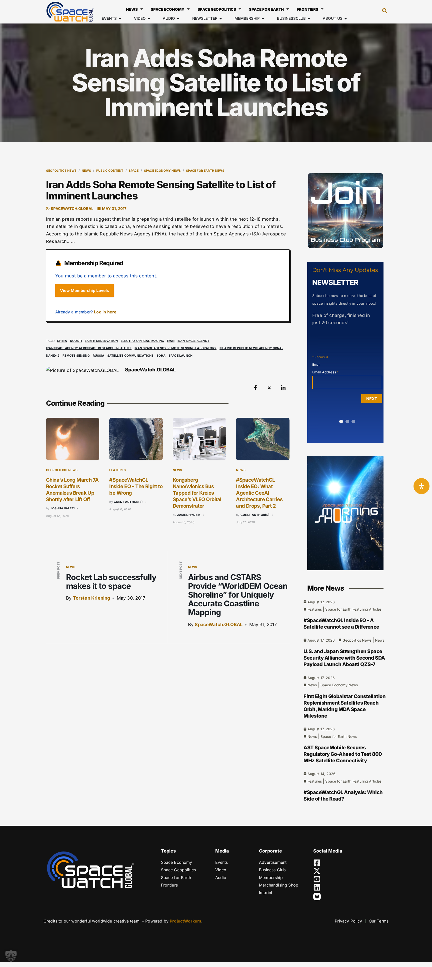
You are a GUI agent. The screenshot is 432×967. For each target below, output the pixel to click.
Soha (161, 355)
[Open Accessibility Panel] (422, 486)
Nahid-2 (53, 355)
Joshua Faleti (62, 508)
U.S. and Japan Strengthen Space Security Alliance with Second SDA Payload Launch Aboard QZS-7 (344, 657)
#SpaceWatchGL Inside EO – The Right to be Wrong (135, 486)
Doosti (76, 341)
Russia (98, 355)
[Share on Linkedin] (283, 387)
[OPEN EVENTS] (120, 18)
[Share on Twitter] (269, 387)
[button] (382, 12)
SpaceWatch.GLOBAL (218, 624)
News (132, 9)
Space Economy (167, 9)
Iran (170, 341)
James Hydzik (188, 515)
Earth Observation (101, 341)
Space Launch (180, 355)
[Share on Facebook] (255, 387)
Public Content (110, 170)
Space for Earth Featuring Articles (353, 609)
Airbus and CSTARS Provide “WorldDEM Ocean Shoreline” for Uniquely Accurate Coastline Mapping (238, 594)
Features (117, 470)
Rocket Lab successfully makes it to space (111, 581)
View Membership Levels (84, 290)
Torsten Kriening (91, 598)
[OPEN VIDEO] (149, 18)
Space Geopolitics (217, 9)
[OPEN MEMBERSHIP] (263, 18)
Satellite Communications (130, 355)
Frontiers (307, 9)
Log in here (105, 311)
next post (180, 570)
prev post (58, 570)
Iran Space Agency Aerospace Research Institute (89, 348)
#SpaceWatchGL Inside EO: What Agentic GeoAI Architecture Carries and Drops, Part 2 (259, 493)
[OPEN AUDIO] (178, 18)
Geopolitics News (61, 170)
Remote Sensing (76, 355)
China (62, 341)
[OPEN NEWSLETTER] (220, 18)
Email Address (325, 372)
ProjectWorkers (185, 921)
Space (134, 170)
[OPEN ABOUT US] (346, 18)
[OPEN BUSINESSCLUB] (309, 18)
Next (371, 398)
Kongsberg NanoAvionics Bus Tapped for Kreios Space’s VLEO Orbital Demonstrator (197, 493)
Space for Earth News (205, 170)
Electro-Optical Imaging (142, 341)
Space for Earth (266, 9)
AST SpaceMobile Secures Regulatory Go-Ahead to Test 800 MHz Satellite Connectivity (343, 754)
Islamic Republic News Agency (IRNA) (251, 348)
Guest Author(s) (128, 502)
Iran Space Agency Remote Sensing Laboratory (175, 348)
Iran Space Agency (194, 341)
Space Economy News (162, 170)
